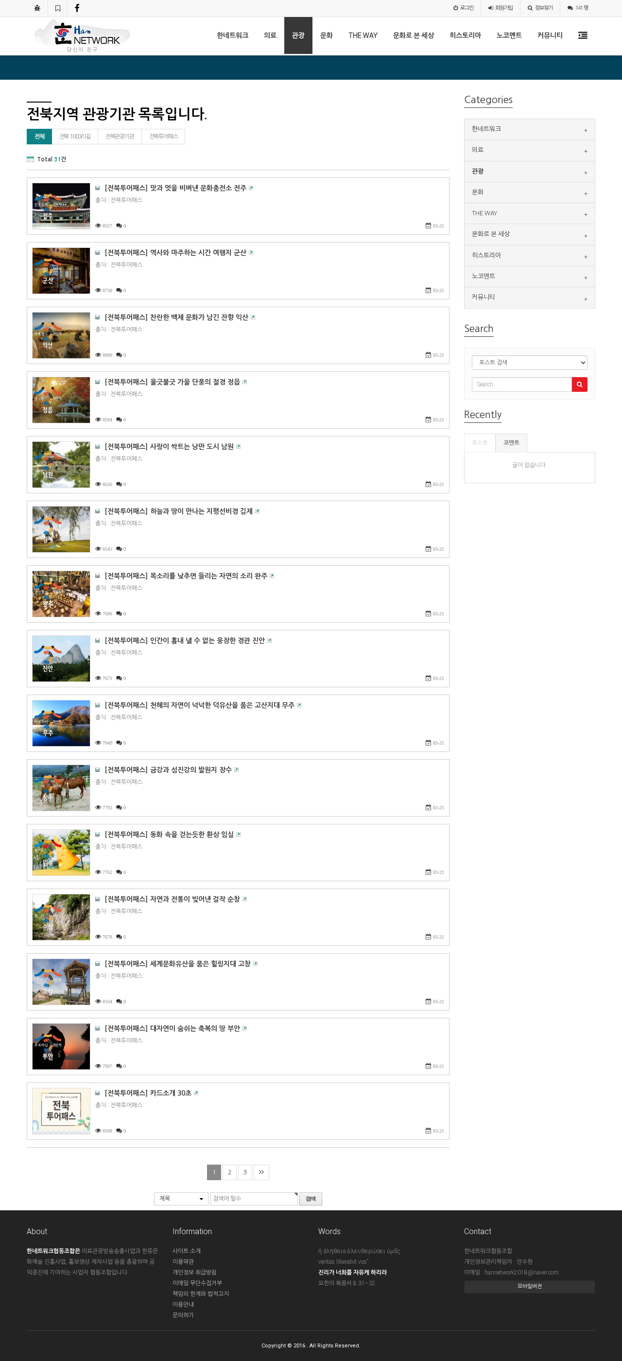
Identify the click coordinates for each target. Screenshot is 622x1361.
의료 (270, 35)
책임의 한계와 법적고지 (201, 1294)
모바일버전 (530, 1286)
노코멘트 (509, 35)
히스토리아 (465, 35)
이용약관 (183, 1261)
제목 (164, 1199)
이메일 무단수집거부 (197, 1283)
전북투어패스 (163, 137)
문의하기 (183, 1315)
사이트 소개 (187, 1251)
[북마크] (57, 8)
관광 (298, 35)
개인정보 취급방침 (195, 1272)
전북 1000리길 (74, 137)
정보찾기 (544, 8)
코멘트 (511, 442)
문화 (326, 35)
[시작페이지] (37, 8)
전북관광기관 (119, 137)
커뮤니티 (550, 35)
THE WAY (363, 35)
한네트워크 (232, 35)
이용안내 (183, 1304)
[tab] (530, 129)
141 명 (581, 8)
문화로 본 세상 (413, 35)
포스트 (480, 442)
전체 (39, 137)
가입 (504, 8)
